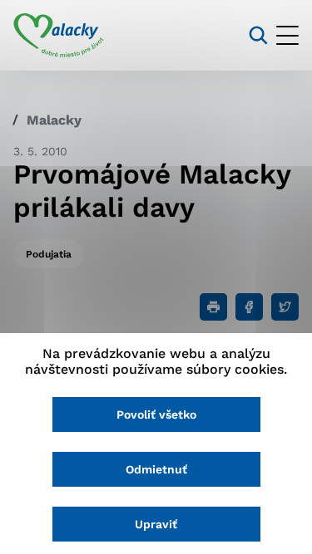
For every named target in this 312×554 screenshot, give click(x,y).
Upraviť (156, 524)
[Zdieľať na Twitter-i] (285, 307)
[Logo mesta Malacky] (58, 35)
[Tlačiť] (213, 307)
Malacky (54, 120)
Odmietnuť (156, 469)
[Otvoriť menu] (287, 35)
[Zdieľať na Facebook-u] (249, 307)
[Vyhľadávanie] (258, 35)
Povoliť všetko (156, 414)
